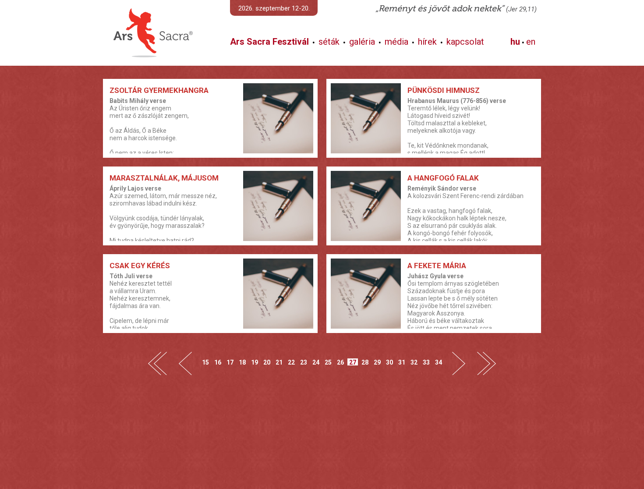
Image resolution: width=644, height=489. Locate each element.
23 (303, 362)
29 (377, 362)
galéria (362, 41)
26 (340, 362)
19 (254, 362)
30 (389, 362)
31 (401, 362)
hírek (427, 41)
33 (426, 362)
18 (242, 362)
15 (205, 362)
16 (217, 362)
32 (414, 362)
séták (329, 41)
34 (438, 362)
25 (328, 362)
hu (515, 41)
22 (291, 362)
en (530, 41)
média (396, 41)
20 (266, 362)
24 (315, 362)
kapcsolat (465, 41)
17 (230, 362)
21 (279, 362)
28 (364, 362)
